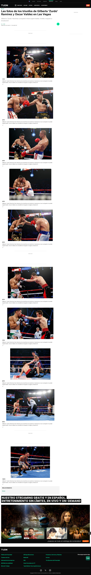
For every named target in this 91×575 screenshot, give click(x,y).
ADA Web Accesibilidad (7, 563)
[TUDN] (4, 5)
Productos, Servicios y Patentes (54, 554)
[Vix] (88, 5)
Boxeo (2, 8)
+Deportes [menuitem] (37, 5)
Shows (33, 1)
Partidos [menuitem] (19, 5)
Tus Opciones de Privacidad (53, 560)
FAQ (24, 560)
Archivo (48, 557)
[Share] (58, 24)
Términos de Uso (5, 557)
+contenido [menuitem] (44, 5)
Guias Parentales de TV (29, 563)
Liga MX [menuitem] (25, 5)
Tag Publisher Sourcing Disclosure (32, 566)
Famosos (45, 1)
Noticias (39, 1)
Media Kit (26, 557)
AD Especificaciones (29, 554)
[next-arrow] (89, 533)
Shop (61, 1)
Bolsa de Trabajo (5, 566)
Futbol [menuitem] (30, 5)
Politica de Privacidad (6, 554)
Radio (56, 1)
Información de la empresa (7, 560)
